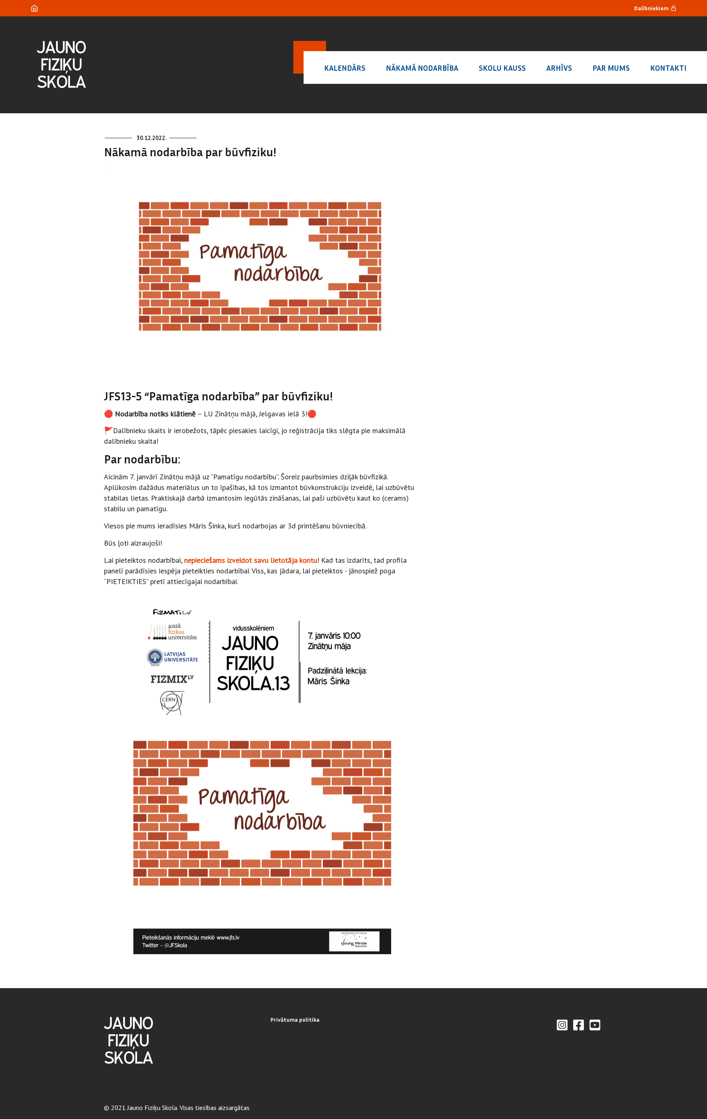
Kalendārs (344, 67)
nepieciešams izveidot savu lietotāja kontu (250, 560)
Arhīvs (559, 67)
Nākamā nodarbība (422, 67)
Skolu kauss (502, 67)
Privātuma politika (295, 1019)
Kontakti (668, 67)
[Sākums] (34, 8)
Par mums (611, 67)
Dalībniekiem (651, 7)
